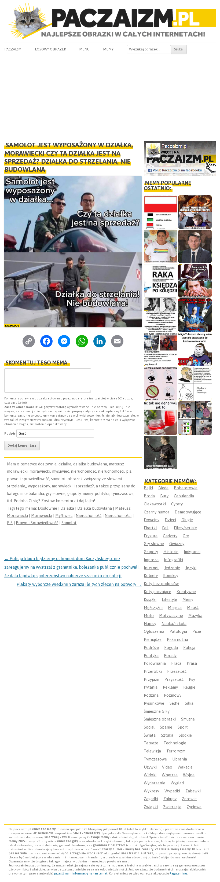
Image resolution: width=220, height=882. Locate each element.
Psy (192, 679)
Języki (190, 567)
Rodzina (151, 695)
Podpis (10, 433)
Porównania (155, 663)
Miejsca (175, 607)
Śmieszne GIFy (157, 711)
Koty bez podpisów (161, 583)
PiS (10, 522)
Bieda (163, 488)
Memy (108, 49)
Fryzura (150, 536)
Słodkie (185, 735)
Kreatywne (186, 591)
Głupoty (151, 551)
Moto (149, 615)
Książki (150, 599)
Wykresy (151, 791)
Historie (170, 551)
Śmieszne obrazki (160, 719)
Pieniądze (153, 639)
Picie (196, 631)
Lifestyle (169, 599)
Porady (170, 655)
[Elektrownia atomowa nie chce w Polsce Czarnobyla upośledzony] (195, 383)
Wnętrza (170, 775)
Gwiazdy (176, 543)
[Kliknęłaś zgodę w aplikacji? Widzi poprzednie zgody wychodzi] (195, 418)
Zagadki (151, 798)
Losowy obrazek (50, 49)
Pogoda (171, 647)
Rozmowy (172, 695)
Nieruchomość (88, 515)
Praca (176, 663)
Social (149, 727)
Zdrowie (189, 798)
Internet (151, 567)
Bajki (148, 488)
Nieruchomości (118, 515)
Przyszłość (174, 679)
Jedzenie (172, 567)
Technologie (175, 743)
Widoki (150, 775)
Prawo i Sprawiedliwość (37, 522)
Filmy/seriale (185, 527)
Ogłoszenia (154, 631)
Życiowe (194, 806)
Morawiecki (41, 515)
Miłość (193, 607)
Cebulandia (184, 496)
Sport (183, 727)
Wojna (189, 775)
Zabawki (193, 791)
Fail (165, 527)
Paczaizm (12, 49)
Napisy (150, 623)
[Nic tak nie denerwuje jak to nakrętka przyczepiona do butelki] (160, 418)
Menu (84, 49)
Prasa (192, 663)
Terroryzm (175, 751)
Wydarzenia (154, 783)
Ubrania (179, 759)
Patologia (178, 631)
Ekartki (150, 527)
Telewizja (152, 751)
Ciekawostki (155, 504)
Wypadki (172, 791)
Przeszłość (176, 671)
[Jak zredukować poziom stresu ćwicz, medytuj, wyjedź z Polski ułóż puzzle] (160, 383)
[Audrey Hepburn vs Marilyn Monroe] (160, 315)
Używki (150, 767)
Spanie (166, 727)
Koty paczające (157, 591)
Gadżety (170, 536)
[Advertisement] (110, 96)
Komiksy (170, 575)
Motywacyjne (171, 615)
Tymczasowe (155, 759)
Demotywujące (188, 512)
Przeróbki (153, 671)
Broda (149, 496)
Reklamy (170, 687)
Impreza (151, 559)
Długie (187, 519)
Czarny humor (156, 512)
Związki (151, 806)
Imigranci (192, 551)
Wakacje (185, 767)
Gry (186, 536)
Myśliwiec (63, 515)
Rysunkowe (154, 703)
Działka (67, 508)
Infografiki (173, 559)
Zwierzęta (172, 806)
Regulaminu (178, 873)
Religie (189, 687)
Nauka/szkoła (174, 623)
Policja (189, 647)
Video (167, 767)
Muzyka (195, 615)
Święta (150, 735)
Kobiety (151, 575)
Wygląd (177, 783)
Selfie (174, 703)
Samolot (68, 522)
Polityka (151, 655)
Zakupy (170, 798)
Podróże (151, 647)
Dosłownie (47, 508)
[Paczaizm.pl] (110, 21)
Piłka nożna (177, 639)
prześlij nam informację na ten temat (80, 873)
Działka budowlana (94, 508)
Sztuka (167, 735)
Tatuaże (151, 743)
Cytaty (177, 504)
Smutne (188, 719)
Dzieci (170, 519)
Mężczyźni (153, 607)
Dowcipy (151, 519)
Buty (164, 496)
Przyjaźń (151, 679)
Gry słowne (154, 543)
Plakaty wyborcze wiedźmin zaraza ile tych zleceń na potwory (79, 584)
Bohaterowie (185, 488)
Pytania (150, 687)
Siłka (189, 703)
